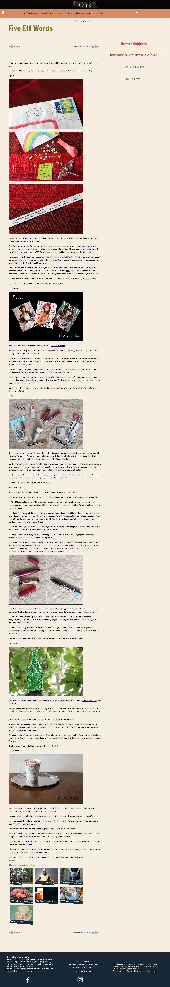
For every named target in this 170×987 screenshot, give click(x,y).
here (88, 252)
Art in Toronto (65, 13)
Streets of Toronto (83, 13)
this (87, 246)
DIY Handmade (47, 13)
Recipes (101, 13)
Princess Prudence (58, 345)
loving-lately (133, 79)
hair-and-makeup (133, 67)
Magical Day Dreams (34, 238)
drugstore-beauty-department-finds (133, 55)
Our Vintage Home (29, 13)
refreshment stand (89, 700)
